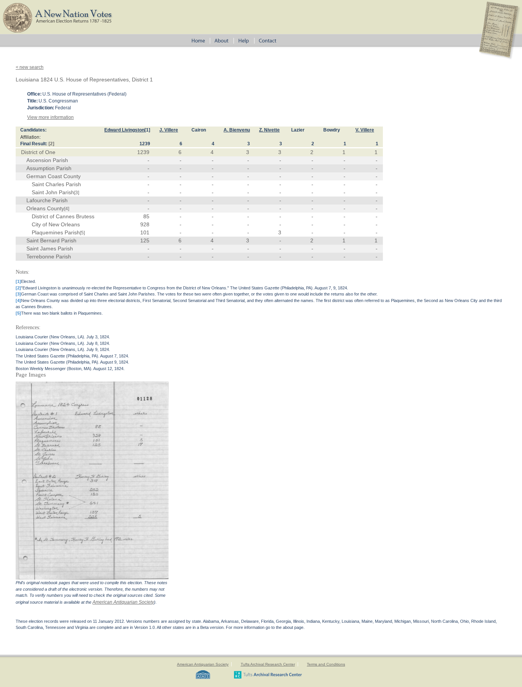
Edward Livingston (124, 130)
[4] (66, 208)
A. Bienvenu (237, 130)
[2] (51, 143)
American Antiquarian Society (123, 602)
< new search (30, 67)
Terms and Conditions (326, 664)
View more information (50, 117)
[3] (76, 192)
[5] (82, 232)
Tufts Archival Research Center (268, 664)
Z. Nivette (269, 130)
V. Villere (364, 130)
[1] (147, 130)
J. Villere (168, 130)
